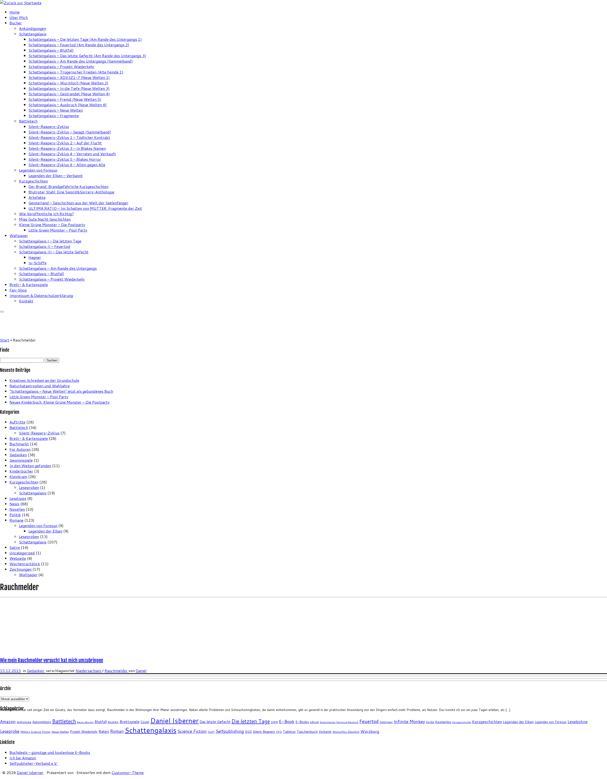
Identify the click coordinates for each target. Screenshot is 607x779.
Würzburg (369, 731)
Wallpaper (18, 235)
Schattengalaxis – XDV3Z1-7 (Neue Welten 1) (69, 77)
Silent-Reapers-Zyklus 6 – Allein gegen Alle (66, 164)
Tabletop (289, 731)
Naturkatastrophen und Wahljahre (39, 385)
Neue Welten (60, 732)
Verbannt (325, 731)
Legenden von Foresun (38, 170)
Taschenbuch (307, 731)
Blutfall (101, 721)
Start (4, 340)
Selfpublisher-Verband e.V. (33, 763)
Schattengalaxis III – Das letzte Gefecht (53, 252)
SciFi (211, 732)
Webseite (17, 558)
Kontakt (26, 301)
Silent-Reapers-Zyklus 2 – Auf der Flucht (65, 143)
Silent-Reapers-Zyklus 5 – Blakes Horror (64, 159)
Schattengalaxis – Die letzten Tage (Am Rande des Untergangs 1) (85, 39)
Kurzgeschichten (33, 181)
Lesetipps (17, 498)
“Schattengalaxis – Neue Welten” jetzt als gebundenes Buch (61, 391)
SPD (279, 732)
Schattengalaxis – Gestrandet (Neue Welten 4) (69, 93)
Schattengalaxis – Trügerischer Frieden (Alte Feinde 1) (75, 72)
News (14, 503)
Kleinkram (18, 476)
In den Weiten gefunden (30, 465)
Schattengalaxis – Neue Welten (55, 110)
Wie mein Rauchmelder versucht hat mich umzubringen (51, 660)
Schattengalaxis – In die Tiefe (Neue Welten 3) (69, 88)
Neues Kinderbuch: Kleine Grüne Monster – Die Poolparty (59, 402)
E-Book (286, 721)
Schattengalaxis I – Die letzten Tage (50, 241)
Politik (15, 514)
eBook (314, 722)
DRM (274, 722)
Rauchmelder (117, 670)
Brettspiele (129, 721)
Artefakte (37, 197)
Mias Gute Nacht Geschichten (45, 219)
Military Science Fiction (35, 732)
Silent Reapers (264, 731)
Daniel (141, 670)
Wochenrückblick (24, 563)
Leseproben (29, 487)
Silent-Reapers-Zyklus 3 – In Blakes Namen (67, 148)
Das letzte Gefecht (215, 721)
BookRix (113, 722)
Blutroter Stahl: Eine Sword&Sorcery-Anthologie (71, 192)
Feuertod (369, 721)
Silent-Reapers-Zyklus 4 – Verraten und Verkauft (72, 153)
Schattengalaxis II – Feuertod (44, 246)
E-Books (302, 721)
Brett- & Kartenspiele (28, 284)
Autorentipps (41, 722)
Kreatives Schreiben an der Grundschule (44, 380)
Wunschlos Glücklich (345, 732)
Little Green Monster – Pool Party (57, 230)
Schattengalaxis (32, 33)
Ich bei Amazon (22, 758)
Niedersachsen (89, 670)
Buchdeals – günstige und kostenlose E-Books (49, 752)
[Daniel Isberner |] (20, 2)
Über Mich (18, 17)
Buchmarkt (19, 443)
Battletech (28, 121)
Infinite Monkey (409, 721)
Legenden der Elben (45, 531)
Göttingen (386, 722)
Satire (14, 547)
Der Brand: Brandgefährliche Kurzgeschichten (68, 186)
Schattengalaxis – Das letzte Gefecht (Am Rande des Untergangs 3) (87, 55)
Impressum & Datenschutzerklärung (41, 295)
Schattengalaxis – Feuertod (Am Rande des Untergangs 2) (78, 44)
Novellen (17, 509)
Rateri (104, 731)
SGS (248, 731)
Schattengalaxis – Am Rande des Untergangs (58, 268)
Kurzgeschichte (461, 722)
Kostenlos (443, 721)
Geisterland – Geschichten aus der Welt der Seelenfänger (78, 202)
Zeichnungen (20, 569)
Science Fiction (192, 731)
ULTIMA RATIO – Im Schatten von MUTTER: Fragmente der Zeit (85, 208)
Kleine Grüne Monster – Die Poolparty (52, 224)
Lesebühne (577, 721)
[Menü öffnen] (2, 311)
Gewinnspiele (21, 460)
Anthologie (24, 722)
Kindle (430, 722)
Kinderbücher (21, 471)
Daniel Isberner (174, 720)
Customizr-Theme (127, 772)
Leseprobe (9, 731)
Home (14, 12)
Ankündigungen (32, 28)
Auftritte (17, 422)
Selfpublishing (230, 731)
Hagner (34, 257)
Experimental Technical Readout (339, 722)
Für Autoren (20, 449)
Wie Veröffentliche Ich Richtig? (46, 213)
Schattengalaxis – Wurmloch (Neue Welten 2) (68, 83)
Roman (117, 731)
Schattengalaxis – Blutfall (51, 50)
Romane (16, 520)
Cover (144, 721)
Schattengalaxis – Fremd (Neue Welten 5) (64, 99)
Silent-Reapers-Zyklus (48, 126)
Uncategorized (22, 553)
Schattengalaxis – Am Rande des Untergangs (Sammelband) (80, 61)
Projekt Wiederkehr (84, 731)
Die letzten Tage (250, 721)
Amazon (8, 721)
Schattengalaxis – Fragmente (53, 115)
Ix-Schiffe (37, 262)
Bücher (15, 23)
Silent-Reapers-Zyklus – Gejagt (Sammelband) (69, 132)
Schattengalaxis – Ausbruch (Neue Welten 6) (67, 104)
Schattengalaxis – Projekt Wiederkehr (61, 66)
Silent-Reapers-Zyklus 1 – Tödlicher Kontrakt (69, 137)
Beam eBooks (85, 722)
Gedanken (18, 454)
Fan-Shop (18, 290)
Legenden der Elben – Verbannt (55, 175)
